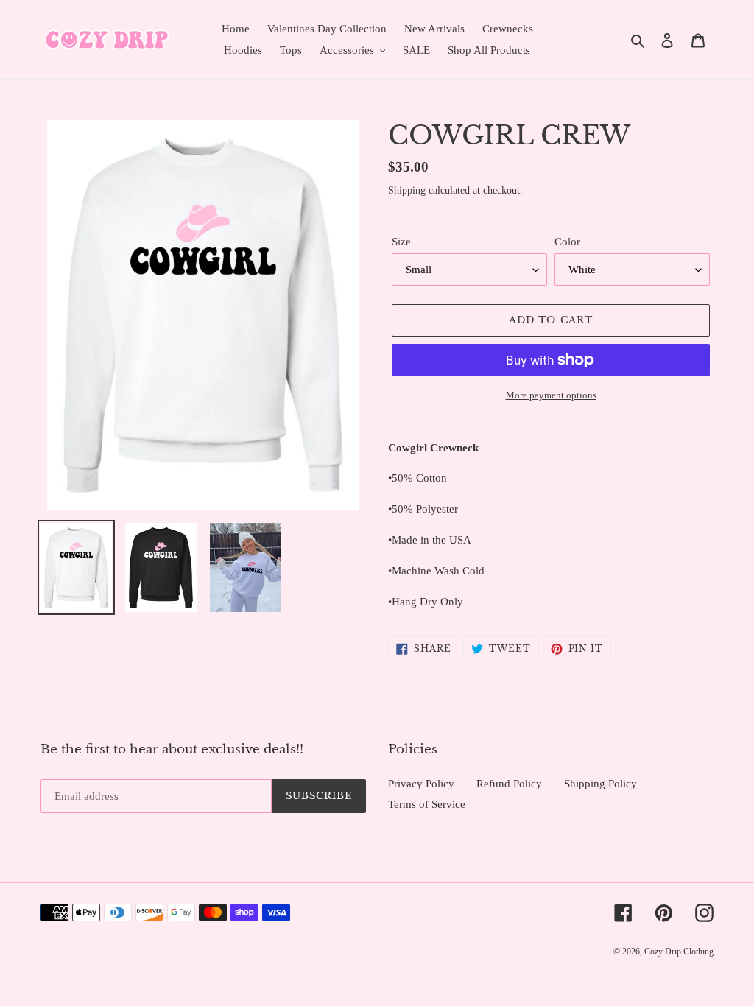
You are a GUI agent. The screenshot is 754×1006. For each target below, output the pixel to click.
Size (401, 241)
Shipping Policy (600, 783)
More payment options (551, 395)
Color (567, 241)
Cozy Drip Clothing (679, 951)
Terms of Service (426, 804)
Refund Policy (509, 783)
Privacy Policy (421, 783)
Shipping (407, 190)
